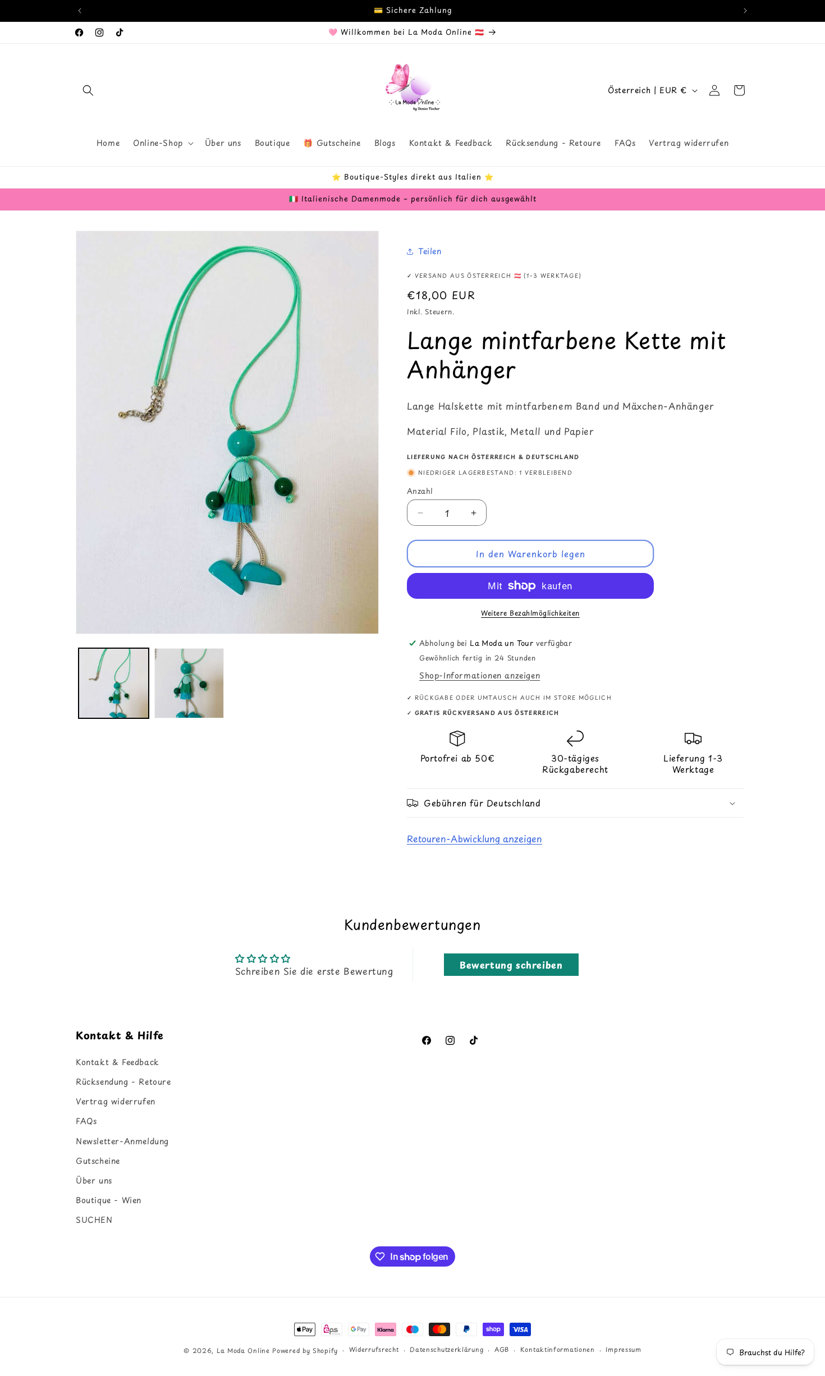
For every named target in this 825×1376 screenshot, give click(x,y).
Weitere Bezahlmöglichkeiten (530, 613)
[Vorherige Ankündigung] (79, 10)
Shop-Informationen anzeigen (479, 675)
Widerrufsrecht (374, 1350)
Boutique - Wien (108, 1199)
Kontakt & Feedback (117, 1061)
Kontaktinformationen (557, 1350)
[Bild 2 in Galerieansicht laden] (189, 683)
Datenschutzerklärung (446, 1350)
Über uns (94, 1180)
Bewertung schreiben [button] (511, 964)
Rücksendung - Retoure (123, 1081)
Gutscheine (98, 1160)
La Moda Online (243, 1350)
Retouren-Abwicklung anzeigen (474, 838)
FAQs (86, 1121)
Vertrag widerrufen (115, 1101)
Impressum (623, 1350)
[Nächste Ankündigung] (745, 10)
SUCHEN (94, 1220)
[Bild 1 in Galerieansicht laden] (114, 683)
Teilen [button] (430, 251)
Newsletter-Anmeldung (122, 1140)
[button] (88, 90)
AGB (501, 1350)
